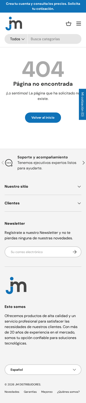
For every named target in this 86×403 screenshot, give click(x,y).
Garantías (30, 392)
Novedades (12, 392)
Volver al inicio (43, 117)
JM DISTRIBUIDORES (27, 384)
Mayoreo (47, 392)
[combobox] (43, 39)
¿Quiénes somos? (68, 392)
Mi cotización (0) (82, 104)
